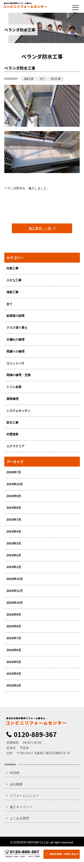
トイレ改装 (14, 386)
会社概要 (16, 784)
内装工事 (12, 268)
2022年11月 (14, 590)
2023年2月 (13, 555)
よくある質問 (19, 818)
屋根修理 (12, 398)
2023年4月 (13, 531)
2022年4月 (13, 673)
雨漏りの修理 (15, 351)
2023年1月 (13, 567)
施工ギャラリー (21, 807)
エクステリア (15, 446)
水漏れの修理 (15, 339)
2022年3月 (13, 685)
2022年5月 (13, 662)
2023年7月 (13, 519)
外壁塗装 (12, 434)
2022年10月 (14, 602)
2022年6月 (13, 650)
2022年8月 (13, 626)
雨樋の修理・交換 (18, 375)
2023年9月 (13, 496)
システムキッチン (18, 410)
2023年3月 (13, 543)
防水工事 (56, 78)
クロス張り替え (17, 327)
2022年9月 (13, 614)
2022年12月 (14, 579)
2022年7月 (13, 638)
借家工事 (28, 78)
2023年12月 (14, 484)
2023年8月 (13, 507)
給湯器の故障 (15, 315)
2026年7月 (13, 472)
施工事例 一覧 (40, 228)
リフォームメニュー (24, 795)
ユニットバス (15, 363)
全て (42, 78)
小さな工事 (14, 280)
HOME (15, 773)
